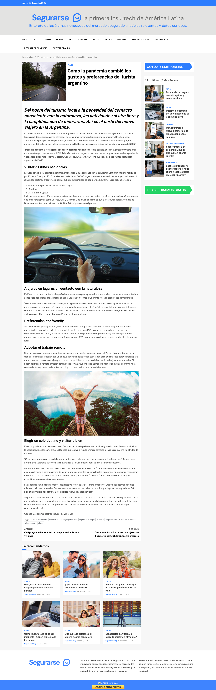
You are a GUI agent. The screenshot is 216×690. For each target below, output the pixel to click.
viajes (40, 523)
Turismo (100, 519)
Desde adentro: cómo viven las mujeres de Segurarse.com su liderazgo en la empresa (117, 532)
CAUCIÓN (82, 39)
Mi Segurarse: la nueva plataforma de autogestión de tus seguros (154, 130)
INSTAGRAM (29, 679)
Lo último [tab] (152, 80)
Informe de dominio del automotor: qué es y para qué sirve (154, 111)
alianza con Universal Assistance (65, 497)
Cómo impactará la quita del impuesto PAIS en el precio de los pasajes (41, 614)
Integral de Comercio (35, 48)
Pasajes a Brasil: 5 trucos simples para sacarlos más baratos (41, 564)
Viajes (70, 65)
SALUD (96, 39)
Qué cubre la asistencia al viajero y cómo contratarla (81, 614)
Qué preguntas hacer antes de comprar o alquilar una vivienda (51, 532)
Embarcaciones (140, 39)
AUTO (36, 39)
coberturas (53, 519)
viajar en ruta (111, 519)
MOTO (48, 39)
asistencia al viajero (39, 519)
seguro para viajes (87, 519)
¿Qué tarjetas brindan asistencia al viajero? (81, 564)
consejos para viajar (69, 519)
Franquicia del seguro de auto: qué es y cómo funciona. (154, 93)
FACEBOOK (43, 679)
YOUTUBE (70, 679)
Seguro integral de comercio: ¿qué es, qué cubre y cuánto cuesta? (154, 149)
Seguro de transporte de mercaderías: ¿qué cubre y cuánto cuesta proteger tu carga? (154, 168)
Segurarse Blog (30, 594)
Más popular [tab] (171, 80)
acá (71, 513)
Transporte (161, 39)
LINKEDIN (57, 679)
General (122, 39)
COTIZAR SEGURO (61, 48)
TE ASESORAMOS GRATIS (166, 190)
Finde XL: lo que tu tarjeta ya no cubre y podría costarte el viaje (122, 564)
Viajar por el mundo (127, 519)
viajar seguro (30, 523)
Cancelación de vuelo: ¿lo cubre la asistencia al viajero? (122, 614)
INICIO (25, 39)
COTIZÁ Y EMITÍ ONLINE (165, 67)
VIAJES (108, 39)
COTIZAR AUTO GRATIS (108, 687)
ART (71, 39)
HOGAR (59, 39)
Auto (168, 89)
